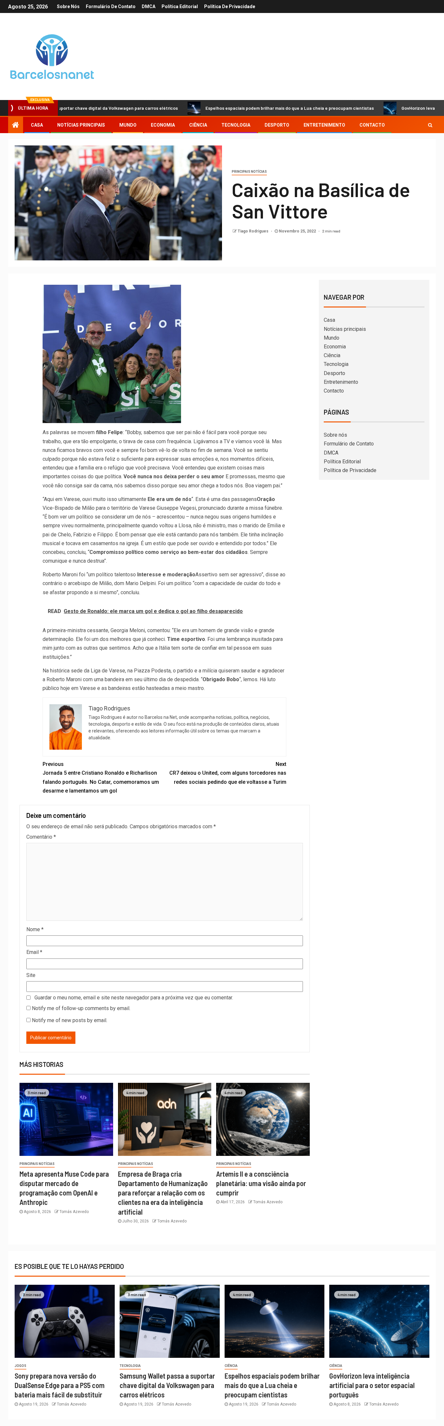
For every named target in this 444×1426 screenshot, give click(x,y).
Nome (35, 929)
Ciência (198, 125)
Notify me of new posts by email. (69, 1020)
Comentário (41, 837)
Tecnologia (235, 125)
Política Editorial (180, 6)
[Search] (430, 125)
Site (30, 975)
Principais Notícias (249, 171)
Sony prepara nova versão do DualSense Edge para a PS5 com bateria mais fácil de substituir (60, 1385)
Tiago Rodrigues (253, 231)
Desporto (277, 125)
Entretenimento (324, 125)
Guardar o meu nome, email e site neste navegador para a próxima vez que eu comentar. (133, 997)
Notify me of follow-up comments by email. (81, 1008)
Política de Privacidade (229, 6)
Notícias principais (81, 125)
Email (34, 952)
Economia (163, 125)
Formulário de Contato (111, 6)
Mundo (128, 125)
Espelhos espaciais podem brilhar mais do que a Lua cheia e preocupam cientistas (247, 108)
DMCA (148, 6)
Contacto (372, 125)
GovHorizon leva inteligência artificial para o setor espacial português (372, 1385)
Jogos (20, 1366)
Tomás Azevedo (74, 1211)
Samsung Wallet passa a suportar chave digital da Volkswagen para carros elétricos (167, 1385)
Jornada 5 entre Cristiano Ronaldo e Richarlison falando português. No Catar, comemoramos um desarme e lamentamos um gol (101, 777)
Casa (37, 125)
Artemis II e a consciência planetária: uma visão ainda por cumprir (261, 1183)
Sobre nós (68, 6)
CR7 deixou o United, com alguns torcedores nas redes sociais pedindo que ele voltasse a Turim (227, 773)
